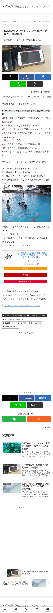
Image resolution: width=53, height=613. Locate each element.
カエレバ (35, 261)
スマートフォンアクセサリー (15, 316)
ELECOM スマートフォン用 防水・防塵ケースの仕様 (23, 323)
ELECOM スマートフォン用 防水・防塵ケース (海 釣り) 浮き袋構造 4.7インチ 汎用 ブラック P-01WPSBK (31, 255)
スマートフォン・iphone (37, 316)
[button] (35, 84)
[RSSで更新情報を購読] (39, 419)
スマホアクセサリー (12, 327)
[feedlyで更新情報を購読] (14, 419)
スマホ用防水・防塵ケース (14, 319)
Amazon (25, 268)
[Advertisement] (26, 361)
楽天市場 (25, 275)
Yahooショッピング (25, 281)
